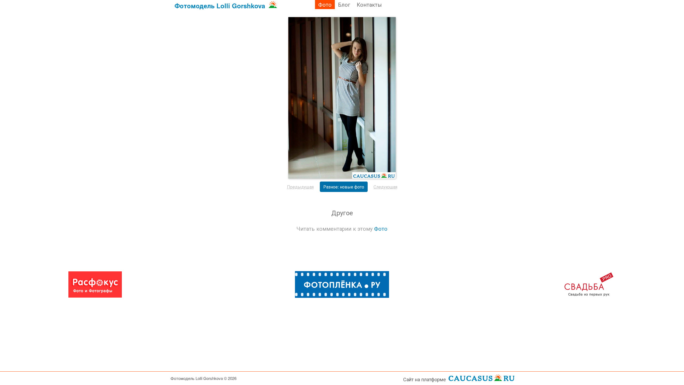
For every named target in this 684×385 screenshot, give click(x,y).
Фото (325, 4)
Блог (344, 4)
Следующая (385, 187)
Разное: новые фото (343, 187)
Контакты (369, 4)
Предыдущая (300, 187)
